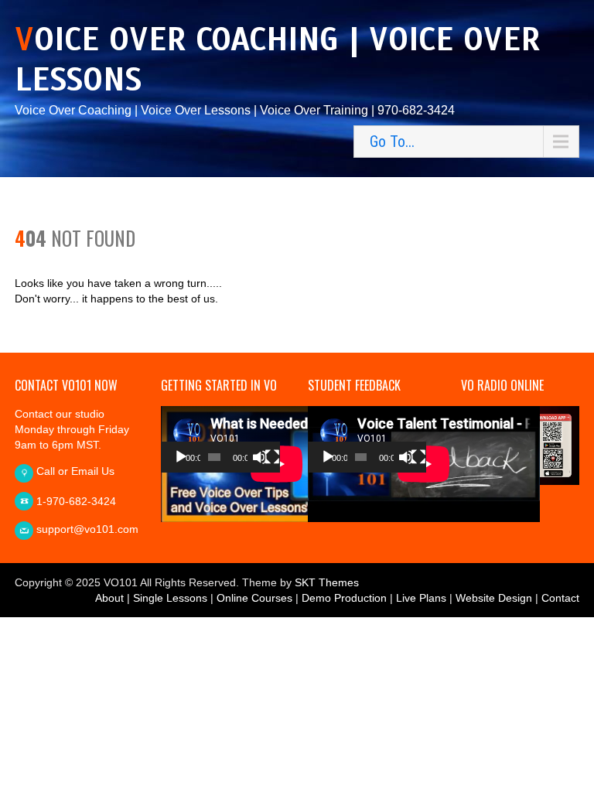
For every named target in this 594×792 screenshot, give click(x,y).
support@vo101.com (87, 529)
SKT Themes (327, 582)
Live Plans (421, 598)
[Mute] (260, 457)
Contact (560, 598)
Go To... (392, 141)
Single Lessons (170, 598)
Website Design (494, 598)
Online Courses (254, 598)
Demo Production (344, 598)
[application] (220, 439)
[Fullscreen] (272, 457)
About (109, 598)
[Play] (181, 457)
